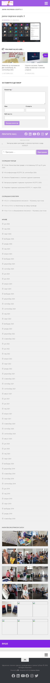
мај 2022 (7, 354)
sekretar (7, 20)
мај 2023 (7, 314)
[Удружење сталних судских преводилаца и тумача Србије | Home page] (9, 3)
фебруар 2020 (9, 463)
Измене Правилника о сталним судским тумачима (22, 177)
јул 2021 (7, 399)
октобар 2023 (9, 304)
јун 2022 (7, 349)
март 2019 (7, 503)
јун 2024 (7, 279)
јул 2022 (7, 344)
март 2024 (7, 289)
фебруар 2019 (9, 508)
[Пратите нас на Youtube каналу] (34, 134)
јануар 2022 (8, 369)
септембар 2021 (10, 389)
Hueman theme (35, 670)
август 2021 (8, 394)
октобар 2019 (9, 478)
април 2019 (8, 498)
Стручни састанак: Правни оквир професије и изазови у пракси (35, 68)
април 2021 (8, 414)
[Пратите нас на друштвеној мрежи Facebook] (26, 134)
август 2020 (8, 438)
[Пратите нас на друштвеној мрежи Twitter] (46, 134)
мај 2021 (7, 409)
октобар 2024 (9, 269)
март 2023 (7, 319)
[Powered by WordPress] (18, 670)
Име (5, 106)
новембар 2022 (9, 339)
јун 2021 (7, 404)
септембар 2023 (10, 309)
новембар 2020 (9, 424)
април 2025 (8, 254)
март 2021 (7, 419)
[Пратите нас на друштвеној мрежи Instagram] (42, 134)
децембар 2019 (9, 468)
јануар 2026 (8, 244)
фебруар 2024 (9, 294)
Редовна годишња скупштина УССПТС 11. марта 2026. (22, 187)
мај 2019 (7, 493)
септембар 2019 (10, 483)
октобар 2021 (9, 384)
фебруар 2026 (9, 239)
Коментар (8, 89)
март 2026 (7, 234)
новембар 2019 (9, 473)
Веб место (8, 114)
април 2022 (8, 359)
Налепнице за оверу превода (26, 205)
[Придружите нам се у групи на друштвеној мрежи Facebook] (38, 134)
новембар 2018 (9, 518)
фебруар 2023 (9, 324)
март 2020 (7, 458)
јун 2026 (7, 224)
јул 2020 (7, 443)
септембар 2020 (10, 433)
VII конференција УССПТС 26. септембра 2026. (20, 172)
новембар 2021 (9, 379)
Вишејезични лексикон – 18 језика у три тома (28, 200)
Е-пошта (29, 106)
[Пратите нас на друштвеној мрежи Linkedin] (30, 134)
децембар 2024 (9, 264)
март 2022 (7, 364)
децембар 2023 (9, 299)
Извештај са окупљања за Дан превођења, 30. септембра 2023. (10, 68)
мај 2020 (7, 453)
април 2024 (8, 284)
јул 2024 (7, 274)
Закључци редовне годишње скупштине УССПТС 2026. (23, 182)
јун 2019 (7, 488)
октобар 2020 (9, 429)
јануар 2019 (8, 513)
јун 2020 (7, 448)
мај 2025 (7, 249)
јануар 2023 (8, 329)
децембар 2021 (9, 374)
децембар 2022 (9, 334)
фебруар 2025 (9, 259)
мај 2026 (7, 229)
